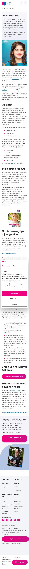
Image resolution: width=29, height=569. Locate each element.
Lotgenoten (17, 490)
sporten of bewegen (15, 390)
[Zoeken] (21, 2)
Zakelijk (16, 511)
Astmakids (17, 508)
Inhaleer (4, 90)
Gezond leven (18, 479)
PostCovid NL (5, 513)
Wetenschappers (18, 506)
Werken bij (17, 504)
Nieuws (4, 501)
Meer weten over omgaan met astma (15, 412)
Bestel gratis (5, 506)
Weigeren (14, 304)
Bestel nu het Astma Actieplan (14, 376)
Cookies (4, 557)
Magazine (5, 487)
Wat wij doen (17, 501)
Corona (16, 483)
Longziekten (5, 479)
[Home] (6, 4)
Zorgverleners (5, 508)
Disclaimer (17, 557)
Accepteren (14, 293)
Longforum (5, 511)
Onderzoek (5, 483)
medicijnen (15, 79)
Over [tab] (23, 266)
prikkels (13, 163)
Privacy (16, 559)
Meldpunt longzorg (7, 504)
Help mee (17, 487)
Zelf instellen (13, 299)
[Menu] (25, 2)
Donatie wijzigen (6, 559)
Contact (16, 494)
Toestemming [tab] (5, 266)
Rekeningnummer (6, 561)
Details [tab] (15, 266)
